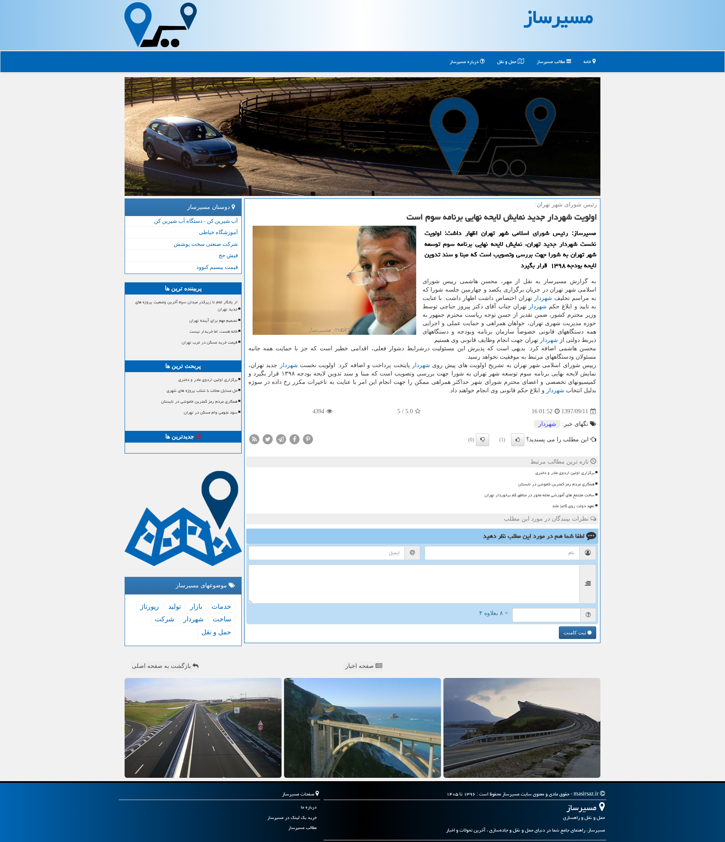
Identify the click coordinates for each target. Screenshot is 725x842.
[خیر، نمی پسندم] (482, 439)
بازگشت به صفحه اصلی (162, 666)
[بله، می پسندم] (517, 439)
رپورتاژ (149, 606)
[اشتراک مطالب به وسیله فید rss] (254, 439)
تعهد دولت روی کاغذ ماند (573, 506)
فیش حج (228, 255)
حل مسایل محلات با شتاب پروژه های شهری (202, 390)
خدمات (221, 606)
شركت (164, 619)
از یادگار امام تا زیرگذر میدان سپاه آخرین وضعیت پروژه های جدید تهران (186, 305)
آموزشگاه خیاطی (218, 232)
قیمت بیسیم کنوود (217, 267)
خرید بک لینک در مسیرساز (292, 817)
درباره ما (309, 807)
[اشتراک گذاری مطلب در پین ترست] (308, 439)
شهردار (543, 298)
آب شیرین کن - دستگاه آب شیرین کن (196, 221)
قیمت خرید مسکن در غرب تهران (209, 342)
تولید (174, 606)
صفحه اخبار (360, 666)
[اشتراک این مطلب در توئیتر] (268, 439)
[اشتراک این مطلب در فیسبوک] (294, 439)
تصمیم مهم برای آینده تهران (213, 320)
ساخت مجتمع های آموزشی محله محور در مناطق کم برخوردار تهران (540, 495)
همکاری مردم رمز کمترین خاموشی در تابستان (556, 484)
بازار (196, 606)
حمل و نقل (507, 61)
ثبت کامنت (575, 633)
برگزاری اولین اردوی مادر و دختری (565, 473)
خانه (588, 61)
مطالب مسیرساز (551, 61)
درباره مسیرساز (465, 61)
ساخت (222, 619)
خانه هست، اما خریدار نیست (213, 331)
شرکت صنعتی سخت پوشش (206, 244)
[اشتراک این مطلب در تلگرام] (281, 439)
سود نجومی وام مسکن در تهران (210, 412)
